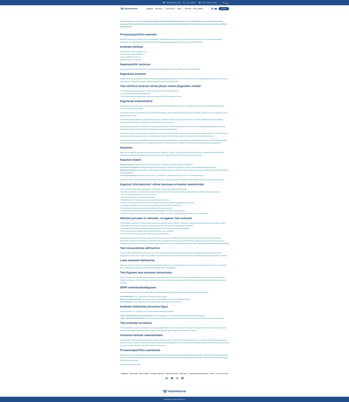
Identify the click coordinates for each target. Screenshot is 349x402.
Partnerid (188, 9)
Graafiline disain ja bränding (198, 373)
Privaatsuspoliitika (222, 373)
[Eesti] (227, 2)
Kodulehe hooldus (171, 373)
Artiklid (211, 373)
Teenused (158, 9)
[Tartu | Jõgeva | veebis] (208, 2)
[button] (162, 8)
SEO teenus (183, 373)
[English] (224, 2)
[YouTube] (216, 9)
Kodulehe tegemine (157, 373)
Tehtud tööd (169, 9)
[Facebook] (182, 378)
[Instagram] (177, 378)
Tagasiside (149, 9)
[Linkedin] (212, 9)
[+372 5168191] (189, 2)
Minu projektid (198, 9)
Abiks (179, 9)
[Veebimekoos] (129, 8)
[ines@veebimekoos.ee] (172, 2)
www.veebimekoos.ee (167, 42)
